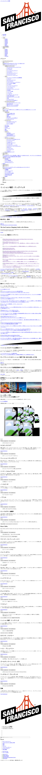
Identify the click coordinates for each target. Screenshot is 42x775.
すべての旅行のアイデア (9, 151)
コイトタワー (9, 71)
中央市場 (8, 90)
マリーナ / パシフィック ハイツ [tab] (6, 536)
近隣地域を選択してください (6, 403)
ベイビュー (9, 78)
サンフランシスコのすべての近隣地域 (14, 77)
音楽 (8, 115)
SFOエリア (9, 147)
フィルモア (9, 84)
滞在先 (4, 163)
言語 (4, 37)
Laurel (26, 208)
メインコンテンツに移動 (5, 0)
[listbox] (21, 403)
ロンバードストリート (11, 74)
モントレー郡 (9, 143)
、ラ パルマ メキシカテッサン (9, 205)
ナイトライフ (7, 128)
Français (6, 41)
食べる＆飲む (5, 153)
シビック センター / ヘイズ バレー (13, 82)
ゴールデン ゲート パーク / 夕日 (13, 96)
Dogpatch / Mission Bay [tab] (15, 617)
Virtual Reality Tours (8, 174)
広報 (3, 744)
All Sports (8, 132)
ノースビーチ (9, 93)
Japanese (6, 42)
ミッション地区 (10, 91)
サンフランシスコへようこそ (8, 61)
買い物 (6, 130)
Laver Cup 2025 (10, 134)
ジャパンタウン (10, 87)
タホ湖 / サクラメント (11, 142)
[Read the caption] (3, 200)
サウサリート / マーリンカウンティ (14, 146)
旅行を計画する (5, 164)
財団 (3, 743)
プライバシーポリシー (7, 747)
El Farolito (2, 270)
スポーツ (6, 131)
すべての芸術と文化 (11, 113)
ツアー (6, 136)
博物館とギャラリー (11, 114)
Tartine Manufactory (24, 209)
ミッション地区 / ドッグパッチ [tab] (6, 617)
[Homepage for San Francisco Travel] (21, 31)
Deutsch (6, 40)
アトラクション (7, 120)
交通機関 (6, 169)
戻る (4, 64)
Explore (1, 232)
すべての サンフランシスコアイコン (14, 67)
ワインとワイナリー (9, 161)
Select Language (6, 46)
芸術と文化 (7, 112)
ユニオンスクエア (10, 99)
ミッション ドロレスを (13, 275)
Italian (6, 44)
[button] (21, 240)
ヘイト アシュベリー (11, 86)
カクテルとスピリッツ (9, 162)
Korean (6, 43)
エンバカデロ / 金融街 (11, 83)
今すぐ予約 (2, 374)
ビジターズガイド (8, 175)
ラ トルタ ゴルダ (30, 205)
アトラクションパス (11, 122)
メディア (4, 35)
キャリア (4, 746)
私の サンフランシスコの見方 (13, 104)
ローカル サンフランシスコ (9, 101)
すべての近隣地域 (3, 401)
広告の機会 (5, 749)
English (6, 38)
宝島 (8, 98)
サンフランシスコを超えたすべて (13, 139)
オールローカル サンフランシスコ (13, 102)
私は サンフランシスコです (12, 106)
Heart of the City (10, 103)
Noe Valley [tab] (10, 632)
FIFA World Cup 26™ (11, 133)
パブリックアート (10, 119)
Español (6, 39)
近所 (6, 76)
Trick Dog (30, 208)
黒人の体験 (7, 126)
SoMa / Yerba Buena (10, 95)
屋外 (6, 129)
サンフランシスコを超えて (12, 100)
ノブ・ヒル (9, 92)
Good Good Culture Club (5, 273)
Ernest (15, 211)
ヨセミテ (8, 150)
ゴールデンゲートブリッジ (12, 72)
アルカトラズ (9, 68)
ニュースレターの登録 (9, 173)
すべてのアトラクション (12, 121)
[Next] (0, 290)
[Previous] (0, 237)
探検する (2, 223)
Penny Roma (7, 209)
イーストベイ (9, 141)
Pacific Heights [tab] (14, 536)
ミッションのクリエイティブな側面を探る (8, 353)
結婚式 (6, 176)
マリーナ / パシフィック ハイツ (13, 89)
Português (6, 45)
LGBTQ (6, 127)
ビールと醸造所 (8, 160)
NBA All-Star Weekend (11, 135)
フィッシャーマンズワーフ (12, 70)
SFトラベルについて (7, 741)
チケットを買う (10, 123)
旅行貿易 (4, 34)
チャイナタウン (10, 81)
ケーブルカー (9, 69)
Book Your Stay (5, 751)
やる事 (4, 107)
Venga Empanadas (25, 271)
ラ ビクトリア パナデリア (21, 205)
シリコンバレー (10, 148)
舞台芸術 (8, 116)
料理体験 (6, 159)
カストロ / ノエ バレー (11, 79)
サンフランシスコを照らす (12, 117)
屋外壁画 (28, 276)
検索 (4, 177)
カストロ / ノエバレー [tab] (4, 632)
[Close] (1, 439)
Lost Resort (35, 208)
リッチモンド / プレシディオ (12, 94)
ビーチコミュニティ (11, 140)
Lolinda (12, 272)
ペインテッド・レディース (12, 75)
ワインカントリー (10, 149)
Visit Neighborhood (3, 450)
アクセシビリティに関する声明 (9, 742)
